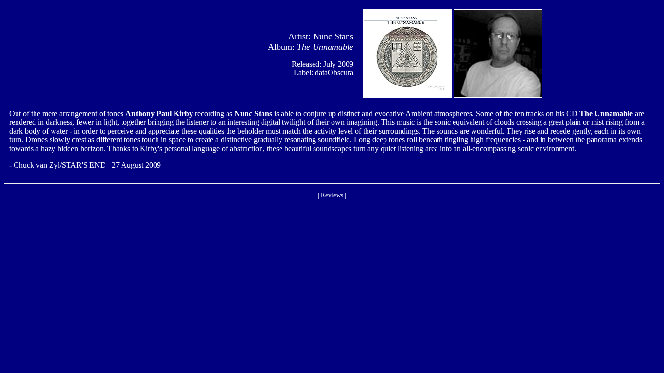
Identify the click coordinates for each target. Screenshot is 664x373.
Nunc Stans (333, 36)
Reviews (332, 195)
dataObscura (334, 72)
